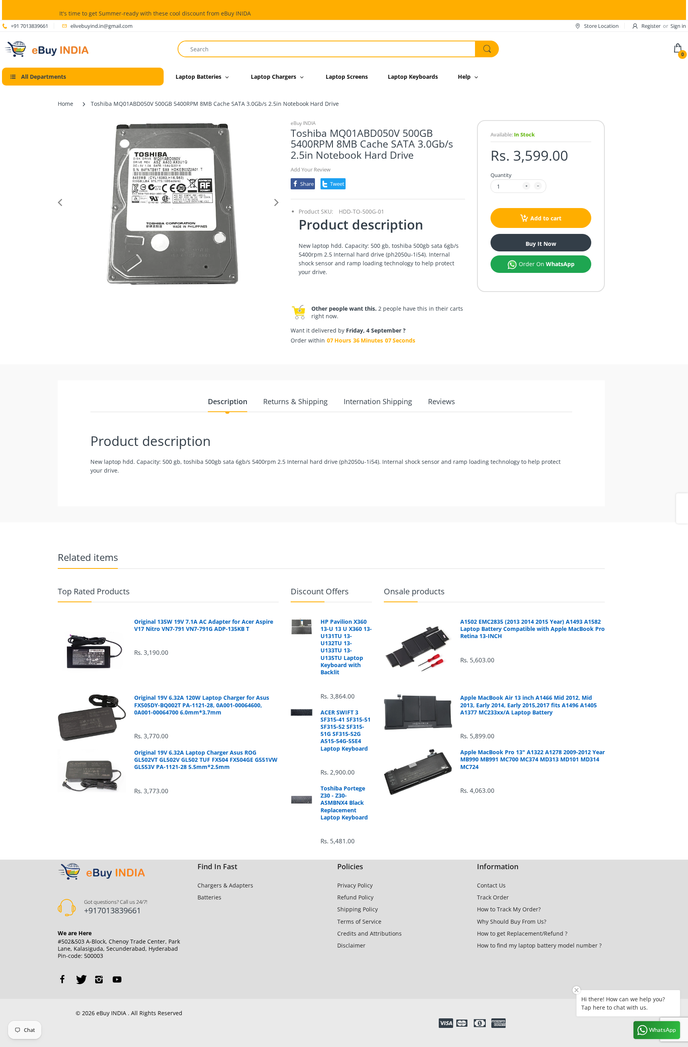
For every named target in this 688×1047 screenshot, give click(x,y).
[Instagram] (98, 979)
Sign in (678, 25)
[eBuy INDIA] (48, 48)
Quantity (501, 175)
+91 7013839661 (29, 25)
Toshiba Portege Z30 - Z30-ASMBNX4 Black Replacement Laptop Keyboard (344, 803)
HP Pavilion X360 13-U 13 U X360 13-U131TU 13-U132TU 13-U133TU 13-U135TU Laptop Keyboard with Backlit (346, 647)
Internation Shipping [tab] (378, 401)
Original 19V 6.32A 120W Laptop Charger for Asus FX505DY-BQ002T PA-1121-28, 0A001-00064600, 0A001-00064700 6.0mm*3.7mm (201, 705)
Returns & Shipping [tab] (295, 401)
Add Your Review (310, 169)
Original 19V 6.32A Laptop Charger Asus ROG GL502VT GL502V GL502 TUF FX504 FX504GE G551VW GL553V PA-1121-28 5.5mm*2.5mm (206, 760)
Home (65, 103)
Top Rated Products (94, 591)
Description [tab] (227, 401)
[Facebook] (62, 979)
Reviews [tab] (441, 401)
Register (651, 25)
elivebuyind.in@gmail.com (101, 25)
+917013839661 (112, 910)
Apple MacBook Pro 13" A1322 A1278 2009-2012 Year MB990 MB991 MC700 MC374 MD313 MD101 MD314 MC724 (532, 759)
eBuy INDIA (303, 123)
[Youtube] (117, 979)
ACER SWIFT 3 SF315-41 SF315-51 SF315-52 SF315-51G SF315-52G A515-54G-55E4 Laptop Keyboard (346, 730)
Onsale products (414, 591)
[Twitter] (80, 979)
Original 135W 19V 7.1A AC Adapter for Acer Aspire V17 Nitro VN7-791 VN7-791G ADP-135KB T (203, 625)
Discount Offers (320, 591)
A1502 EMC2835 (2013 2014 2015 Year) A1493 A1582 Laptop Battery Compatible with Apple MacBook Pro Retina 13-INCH (532, 629)
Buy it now (541, 243)
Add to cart (545, 218)
